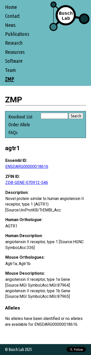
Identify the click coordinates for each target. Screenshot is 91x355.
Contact (12, 16)
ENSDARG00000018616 (26, 166)
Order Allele (19, 124)
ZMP (9, 79)
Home (11, 7)
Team (10, 70)
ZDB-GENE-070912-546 (26, 182)
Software (13, 61)
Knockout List (20, 116)
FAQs (13, 132)
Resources (15, 52)
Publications (17, 34)
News (10, 25)
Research (14, 43)
